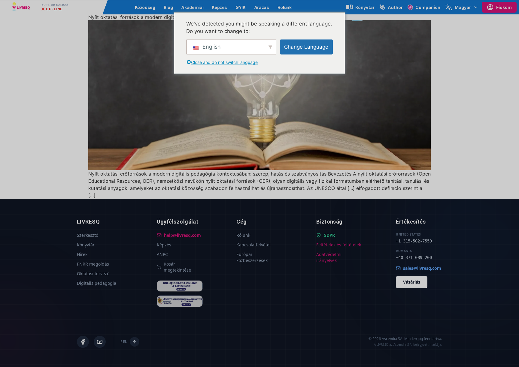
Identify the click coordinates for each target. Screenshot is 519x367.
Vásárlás (411, 282)
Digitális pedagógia (96, 283)
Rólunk (285, 7)
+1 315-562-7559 (414, 241)
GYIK (240, 7)
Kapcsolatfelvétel (253, 245)
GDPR (329, 235)
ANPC (162, 254)
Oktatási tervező (93, 273)
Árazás (261, 7)
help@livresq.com (182, 235)
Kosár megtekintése (177, 267)
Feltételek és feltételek (338, 245)
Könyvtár (86, 245)
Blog (168, 7)
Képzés (219, 7)
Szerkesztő (87, 235)
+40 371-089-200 (414, 257)
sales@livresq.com (422, 268)
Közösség (145, 7)
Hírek (82, 254)
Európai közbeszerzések (252, 257)
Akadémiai (192, 7)
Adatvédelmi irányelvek (328, 257)
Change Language (306, 47)
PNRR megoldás (93, 264)
